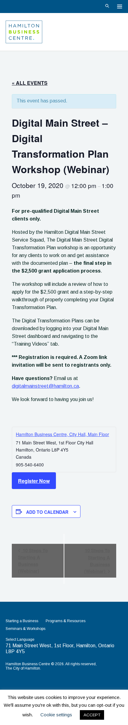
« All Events (30, 82)
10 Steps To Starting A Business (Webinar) (33, 560)
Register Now (34, 480)
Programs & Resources (65, 621)
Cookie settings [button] (56, 714)
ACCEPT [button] (92, 715)
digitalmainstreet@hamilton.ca (45, 386)
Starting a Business (22, 621)
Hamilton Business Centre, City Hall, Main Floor (62, 434)
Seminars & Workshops (25, 629)
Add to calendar (47, 512)
